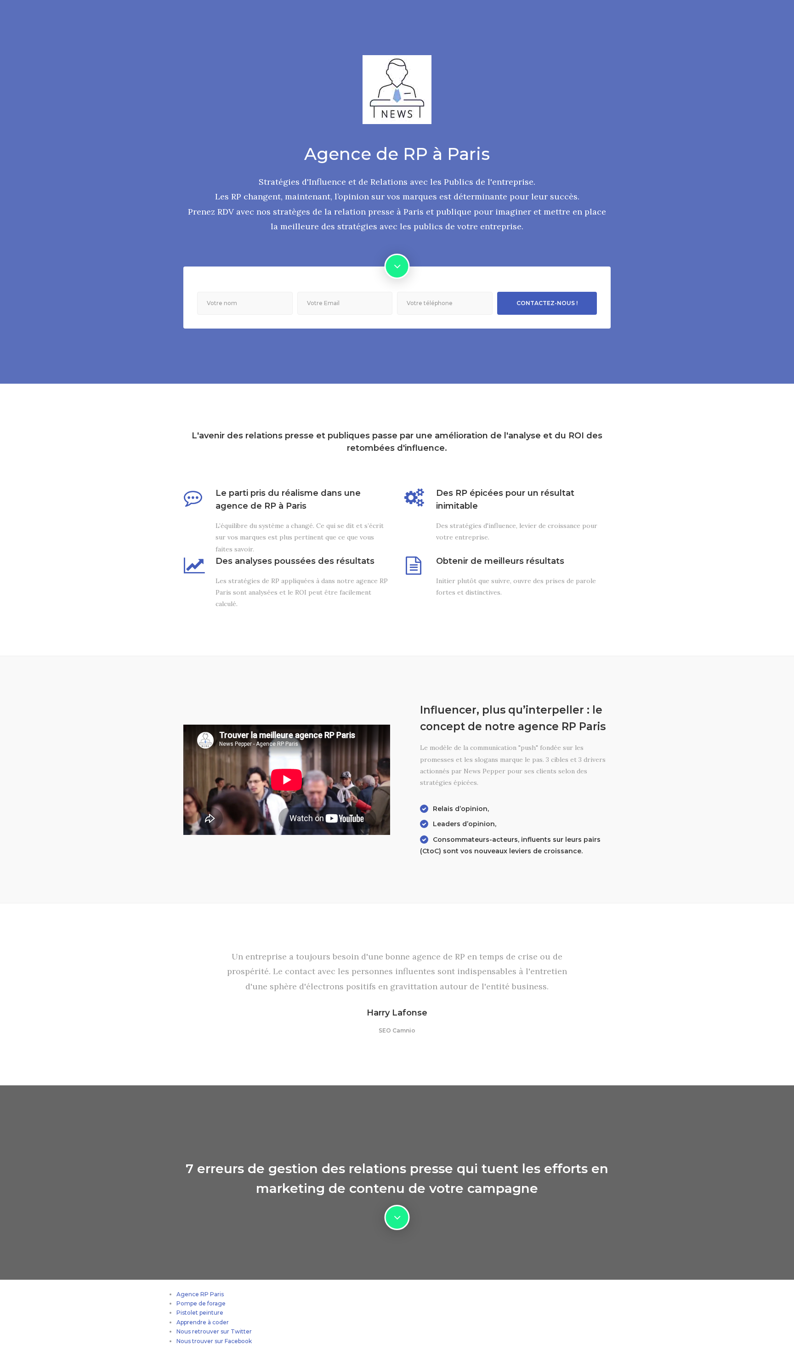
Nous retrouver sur (203, 1331)
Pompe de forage (201, 1303)
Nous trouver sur (200, 1341)
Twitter (241, 1331)
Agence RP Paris (200, 1294)
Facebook (238, 1341)
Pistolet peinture (199, 1312)
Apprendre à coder (202, 1322)
